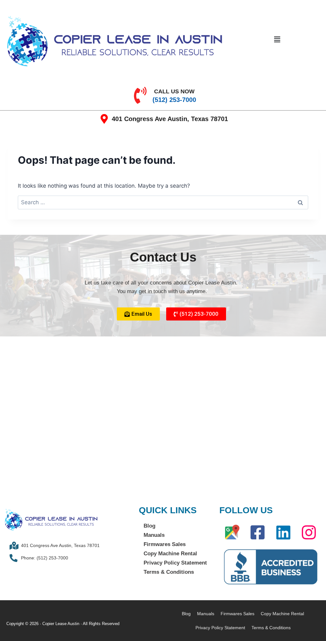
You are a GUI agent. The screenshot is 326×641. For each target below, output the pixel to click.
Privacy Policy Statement (175, 563)
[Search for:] (163, 202)
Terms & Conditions (169, 572)
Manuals (154, 535)
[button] (277, 39)
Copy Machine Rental (170, 554)
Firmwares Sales (165, 544)
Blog (149, 526)
